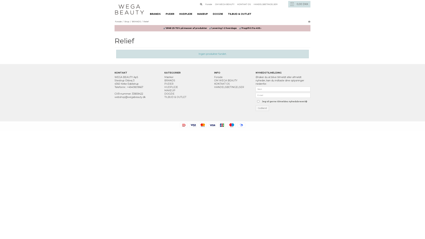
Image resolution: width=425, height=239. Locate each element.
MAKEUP (202, 13)
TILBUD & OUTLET (239, 13)
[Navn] (283, 88)
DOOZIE (218, 13)
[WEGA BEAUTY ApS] (129, 7)
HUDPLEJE (185, 13)
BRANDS (155, 13)
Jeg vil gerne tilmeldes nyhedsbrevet (283, 101)
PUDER (170, 13)
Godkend (262, 108)
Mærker (168, 77)
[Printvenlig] (309, 21)
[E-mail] (283, 95)
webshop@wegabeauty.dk (130, 97)
